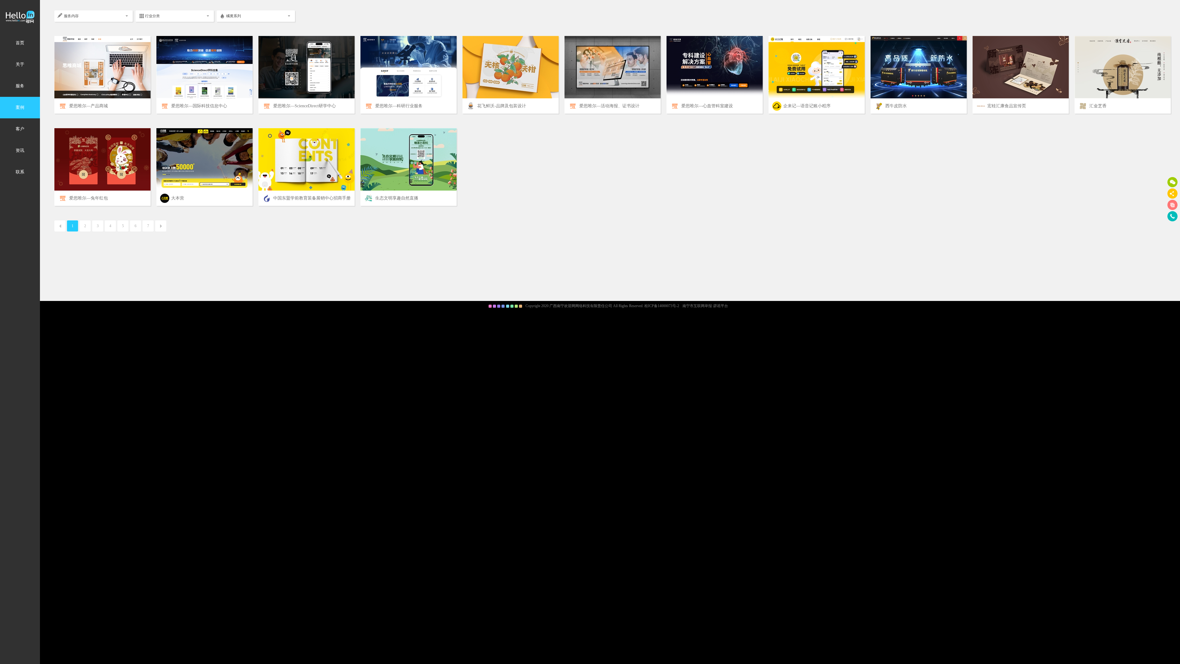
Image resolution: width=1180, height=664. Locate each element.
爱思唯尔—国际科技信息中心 (199, 106)
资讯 (20, 150)
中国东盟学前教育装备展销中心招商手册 (312, 198)
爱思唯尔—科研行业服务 (399, 106)
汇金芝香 (1098, 106)
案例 (20, 107)
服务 (20, 86)
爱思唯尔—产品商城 (88, 106)
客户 (20, 129)
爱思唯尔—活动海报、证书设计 (609, 106)
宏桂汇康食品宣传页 (1006, 106)
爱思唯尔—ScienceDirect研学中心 (304, 106)
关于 (20, 64)
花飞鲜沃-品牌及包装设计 (501, 106)
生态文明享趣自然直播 (396, 198)
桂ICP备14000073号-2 (661, 306)
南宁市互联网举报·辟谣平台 (705, 306)
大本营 (177, 198)
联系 (20, 172)
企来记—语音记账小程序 (807, 106)
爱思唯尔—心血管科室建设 (707, 106)
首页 (20, 43)
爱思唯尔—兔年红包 (88, 198)
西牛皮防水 (896, 106)
